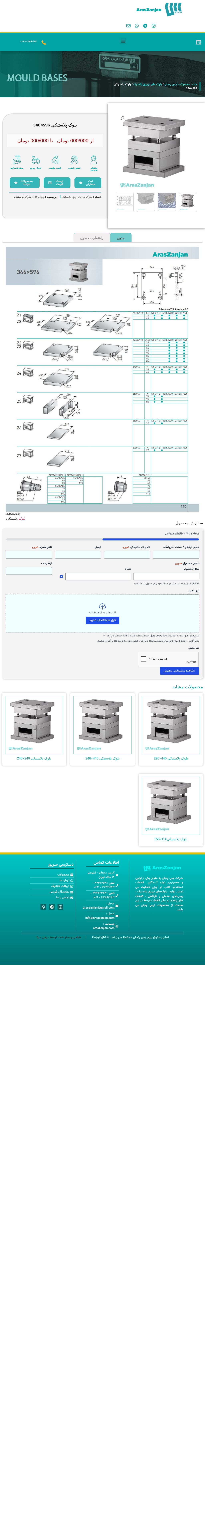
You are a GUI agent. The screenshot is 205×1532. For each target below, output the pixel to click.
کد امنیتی (193, 648)
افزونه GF (61, 576)
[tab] (121, 237)
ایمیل (98, 547)
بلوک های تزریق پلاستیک (147, 84)
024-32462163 (28, 42)
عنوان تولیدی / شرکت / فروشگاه (181, 547)
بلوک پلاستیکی (22, 196)
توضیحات (46, 563)
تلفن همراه (42, 547)
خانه (194, 84)
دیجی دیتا (42, 937)
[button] (123, 41)
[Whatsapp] (137, 26)
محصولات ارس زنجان (177, 84)
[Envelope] (128, 26)
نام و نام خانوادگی (136, 547)
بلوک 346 (38, 196)
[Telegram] (145, 26)
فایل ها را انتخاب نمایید (102, 620)
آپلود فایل (194, 591)
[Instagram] (153, 26)
